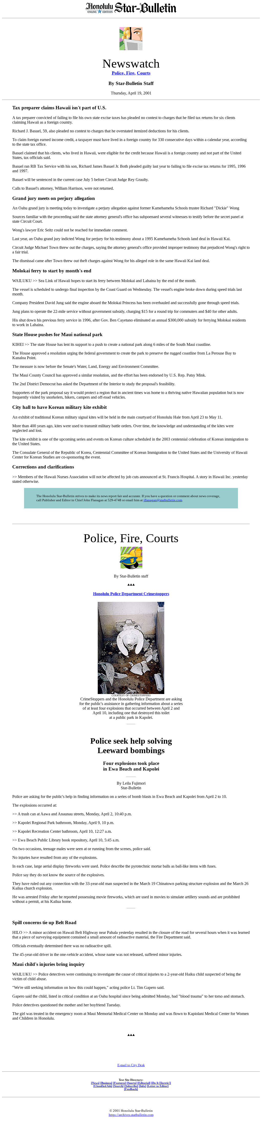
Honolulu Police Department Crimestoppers (131, 594)
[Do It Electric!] (161, 1082)
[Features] (119, 1082)
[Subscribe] (131, 1085)
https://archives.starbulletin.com (131, 1115)
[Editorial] (143, 1082)
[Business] (106, 1082)
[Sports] (132, 1082)
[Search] (118, 1085)
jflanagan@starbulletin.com (163, 500)
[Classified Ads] (102, 1085)
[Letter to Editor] (158, 1085)
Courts (143, 73)
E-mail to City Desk (131, 1065)
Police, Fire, (124, 73)
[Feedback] (131, 1089)
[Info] (142, 1085)
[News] (95, 1082)
